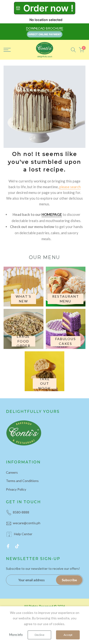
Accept (68, 635)
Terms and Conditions (22, 481)
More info (16, 635)
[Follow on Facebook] (8, 546)
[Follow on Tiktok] (17, 546)
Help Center (23, 534)
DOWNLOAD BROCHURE (44, 28)
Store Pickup (44, 8)
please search (70, 187)
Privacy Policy (16, 489)
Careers (12, 472)
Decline (39, 635)
